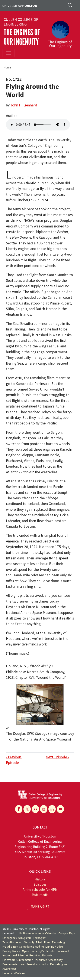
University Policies (14, 973)
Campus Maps (67, 933)
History (40, 879)
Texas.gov (39, 938)
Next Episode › (57, 757)
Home (7, 67)
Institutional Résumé (15, 955)
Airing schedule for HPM (40, 889)
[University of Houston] (20, 5)
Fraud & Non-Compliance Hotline (23, 946)
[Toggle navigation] (9, 53)
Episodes (40, 884)
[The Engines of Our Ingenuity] (61, 32)
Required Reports (40, 955)
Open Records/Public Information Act (45, 951)
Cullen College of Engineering (21, 22)
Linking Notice (54, 946)
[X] (27, 809)
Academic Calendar (44, 933)
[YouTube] (60, 809)
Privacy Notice (11, 951)
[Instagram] (43, 809)
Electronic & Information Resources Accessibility (33, 960)
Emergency (10, 938)
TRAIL (39, 942)
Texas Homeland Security (19, 942)
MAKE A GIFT (40, 906)
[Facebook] (18, 809)
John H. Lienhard (23, 105)
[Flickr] (35, 809)
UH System (25, 938)
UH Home (25, 933)
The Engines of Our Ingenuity (22, 37)
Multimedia (40, 894)
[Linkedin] (52, 809)
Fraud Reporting (54, 942)
